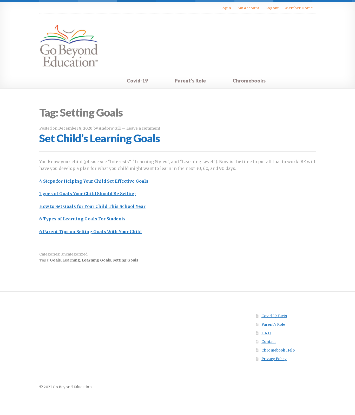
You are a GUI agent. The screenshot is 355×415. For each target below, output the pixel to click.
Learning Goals (96, 260)
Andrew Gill (110, 128)
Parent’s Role (190, 81)
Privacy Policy (274, 359)
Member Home (299, 8)
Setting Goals (125, 260)
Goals (55, 260)
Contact (268, 342)
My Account (248, 8)
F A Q (266, 333)
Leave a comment (143, 128)
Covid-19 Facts (274, 316)
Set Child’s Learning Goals (99, 138)
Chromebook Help (278, 350)
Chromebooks (249, 81)
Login (225, 8)
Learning (71, 260)
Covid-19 (137, 81)
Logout (272, 8)
